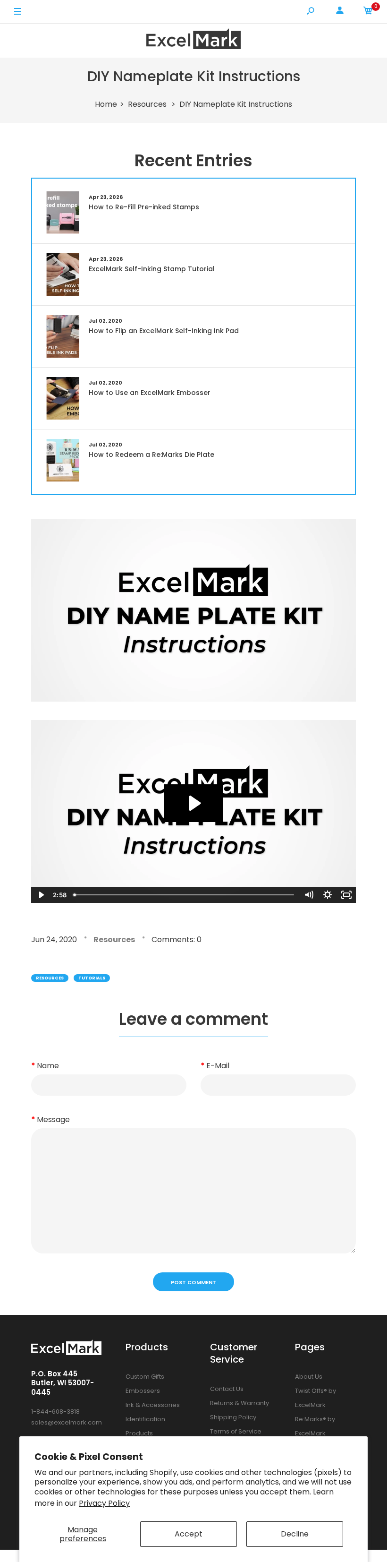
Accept (188, 1533)
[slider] (184, 895)
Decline (295, 1533)
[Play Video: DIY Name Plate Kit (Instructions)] (193, 803)
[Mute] (308, 895)
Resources (114, 939)
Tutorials (91, 978)
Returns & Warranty (239, 1403)
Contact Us (227, 1388)
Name (48, 1065)
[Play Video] (40, 895)
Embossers (143, 1390)
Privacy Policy (104, 1503)
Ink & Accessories (153, 1404)
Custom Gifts (145, 1376)
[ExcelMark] (193, 40)
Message (53, 1119)
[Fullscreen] (346, 895)
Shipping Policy (233, 1417)
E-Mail (217, 1065)
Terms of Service (235, 1431)
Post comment (193, 1282)
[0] (368, 12)
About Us (308, 1376)
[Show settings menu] (327, 895)
